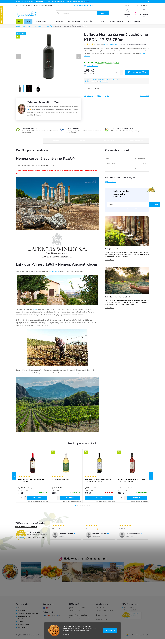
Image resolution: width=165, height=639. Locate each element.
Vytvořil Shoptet (133, 635)
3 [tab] (79, 505)
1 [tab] (75, 505)
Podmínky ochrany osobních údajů (28, 613)
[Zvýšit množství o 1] (121, 71)
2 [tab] (77, 505)
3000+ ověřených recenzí (26, 526)
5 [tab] (82, 505)
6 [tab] (84, 505)
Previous (14, 476)
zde (87, 631)
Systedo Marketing (144, 635)
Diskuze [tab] (82, 141)
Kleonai (34, 309)
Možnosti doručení (92, 66)
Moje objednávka (23, 627)
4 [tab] (80, 505)
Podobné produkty (135, 141)
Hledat (103, 13)
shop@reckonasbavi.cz (79, 615)
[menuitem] (19, 21)
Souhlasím (111, 630)
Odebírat (154, 204)
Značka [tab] (109, 141)
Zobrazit (99, 498)
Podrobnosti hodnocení (110, 44)
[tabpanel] (32, 476)
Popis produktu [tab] (29, 141)
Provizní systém (22, 619)
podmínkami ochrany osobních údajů (143, 209)
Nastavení (66, 634)
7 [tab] (85, 505)
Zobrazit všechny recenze (35, 537)
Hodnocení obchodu (46, 5)
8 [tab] (87, 505)
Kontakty (35, 5)
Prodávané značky (23, 624)
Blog (17, 5)
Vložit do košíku (139, 72)
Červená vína (111, 182)
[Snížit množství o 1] (121, 73)
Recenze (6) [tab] (56, 141)
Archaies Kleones (54, 271)
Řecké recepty (26, 5)
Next (151, 476)
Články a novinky (129, 607)
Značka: (144, 96)
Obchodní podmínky (24, 616)
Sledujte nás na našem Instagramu (85, 558)
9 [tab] (89, 505)
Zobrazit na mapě (101, 615)
